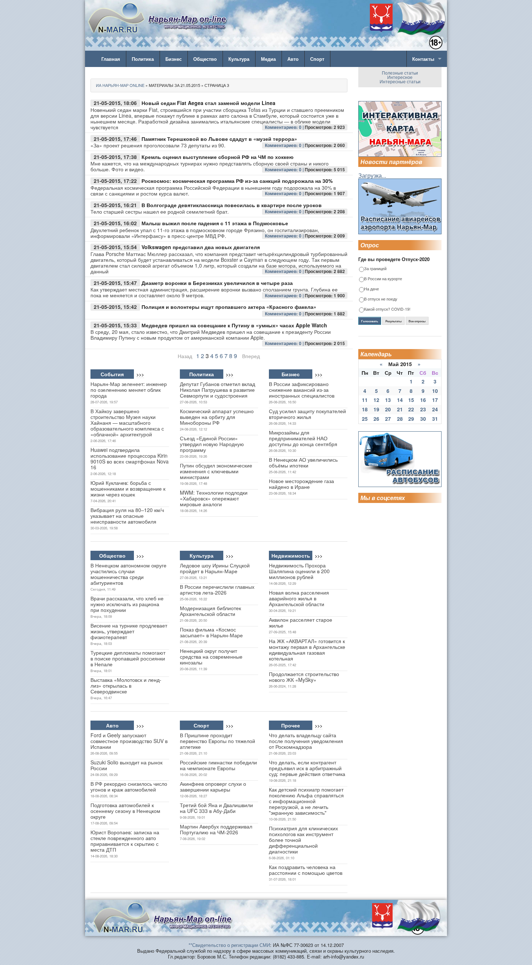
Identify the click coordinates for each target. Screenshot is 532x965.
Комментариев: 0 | (285, 127)
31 (435, 418)
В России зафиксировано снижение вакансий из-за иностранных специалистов (301, 389)
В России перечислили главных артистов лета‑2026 (217, 589)
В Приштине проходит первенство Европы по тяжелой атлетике (217, 740)
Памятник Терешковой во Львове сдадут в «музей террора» (219, 138)
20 (388, 409)
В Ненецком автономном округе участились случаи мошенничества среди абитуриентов (128, 574)
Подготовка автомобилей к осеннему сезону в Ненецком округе (125, 810)
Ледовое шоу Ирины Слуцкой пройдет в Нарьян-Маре (215, 568)
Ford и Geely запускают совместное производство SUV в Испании (129, 740)
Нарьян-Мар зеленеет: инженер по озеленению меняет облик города (128, 389)
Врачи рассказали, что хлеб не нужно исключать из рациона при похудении (127, 604)
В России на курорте (383, 279)
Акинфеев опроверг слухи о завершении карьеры (213, 786)
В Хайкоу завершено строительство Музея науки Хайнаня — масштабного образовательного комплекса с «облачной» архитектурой (127, 422)
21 (400, 409)
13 (388, 399)
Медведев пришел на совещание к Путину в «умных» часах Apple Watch (234, 325)
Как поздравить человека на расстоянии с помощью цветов (305, 869)
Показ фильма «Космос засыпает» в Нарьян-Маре (211, 632)
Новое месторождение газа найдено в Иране (301, 483)
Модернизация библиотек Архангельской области (210, 610)
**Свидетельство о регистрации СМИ (229, 944)
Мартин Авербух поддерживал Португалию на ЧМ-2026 (216, 829)
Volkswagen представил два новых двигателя (201, 247)
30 (423, 418)
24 (435, 409)
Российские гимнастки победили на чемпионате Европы (218, 765)
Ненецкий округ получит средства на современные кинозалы (211, 656)
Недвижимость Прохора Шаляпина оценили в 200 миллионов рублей (299, 571)
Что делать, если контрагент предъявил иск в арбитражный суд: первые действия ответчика (307, 768)
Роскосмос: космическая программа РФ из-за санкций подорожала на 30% (237, 180)
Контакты (423, 58)
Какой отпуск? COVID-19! (387, 309)
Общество (205, 58)
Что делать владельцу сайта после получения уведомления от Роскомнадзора (306, 740)
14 (400, 399)
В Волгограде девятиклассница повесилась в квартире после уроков (232, 205)
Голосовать (369, 321)
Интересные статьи (400, 81)
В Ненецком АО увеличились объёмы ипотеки (303, 462)
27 (388, 418)
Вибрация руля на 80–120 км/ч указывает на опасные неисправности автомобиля (127, 515)
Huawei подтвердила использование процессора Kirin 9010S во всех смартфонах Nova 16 (129, 458)
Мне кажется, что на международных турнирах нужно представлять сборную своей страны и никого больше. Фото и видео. (209, 166)
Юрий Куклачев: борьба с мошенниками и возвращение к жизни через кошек (127, 488)
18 (365, 409)
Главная (110, 58)
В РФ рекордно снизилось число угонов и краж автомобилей (128, 786)
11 (365, 399)
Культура (238, 58)
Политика (143, 58)
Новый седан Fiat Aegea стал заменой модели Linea (208, 102)
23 (423, 409)
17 (435, 399)
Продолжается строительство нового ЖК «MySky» (304, 676)
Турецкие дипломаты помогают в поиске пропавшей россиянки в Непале (127, 658)
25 (365, 418)
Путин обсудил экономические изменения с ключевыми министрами (216, 471)
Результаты (393, 321)
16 (423, 399)
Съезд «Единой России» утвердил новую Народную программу (212, 444)
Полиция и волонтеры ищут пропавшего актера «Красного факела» (229, 306)
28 (400, 418)
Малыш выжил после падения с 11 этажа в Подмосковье (215, 223)
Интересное (400, 77)
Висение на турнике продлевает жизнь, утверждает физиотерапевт (128, 631)
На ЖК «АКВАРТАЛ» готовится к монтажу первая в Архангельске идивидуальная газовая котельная (307, 649)
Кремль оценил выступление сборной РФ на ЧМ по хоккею (218, 156)
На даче (371, 289)
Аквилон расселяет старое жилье (300, 622)
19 (376, 409)
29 (411, 418)
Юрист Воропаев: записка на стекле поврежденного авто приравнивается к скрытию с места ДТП (124, 840)
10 (435, 390)
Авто (293, 58)
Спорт (317, 58)
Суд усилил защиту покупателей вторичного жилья (307, 413)
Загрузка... (372, 175)
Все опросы (417, 321)
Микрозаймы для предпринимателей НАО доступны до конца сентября (303, 438)
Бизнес (173, 58)
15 (411, 399)
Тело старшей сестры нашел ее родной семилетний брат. (159, 211)
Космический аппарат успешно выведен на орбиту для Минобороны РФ (217, 416)
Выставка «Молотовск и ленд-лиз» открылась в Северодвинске (125, 685)
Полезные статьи (400, 73)
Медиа (268, 58)
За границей (375, 269)
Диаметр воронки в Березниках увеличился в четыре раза (217, 282)
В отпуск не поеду (380, 299)
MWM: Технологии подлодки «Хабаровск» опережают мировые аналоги (214, 498)
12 (376, 399)
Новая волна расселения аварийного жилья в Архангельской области (299, 598)
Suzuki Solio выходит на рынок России (126, 765)
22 (411, 409)
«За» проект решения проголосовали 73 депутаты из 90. (157, 145)
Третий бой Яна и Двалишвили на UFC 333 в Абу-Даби (216, 807)
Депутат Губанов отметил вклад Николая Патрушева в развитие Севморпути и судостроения (217, 389)
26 (376, 418)
